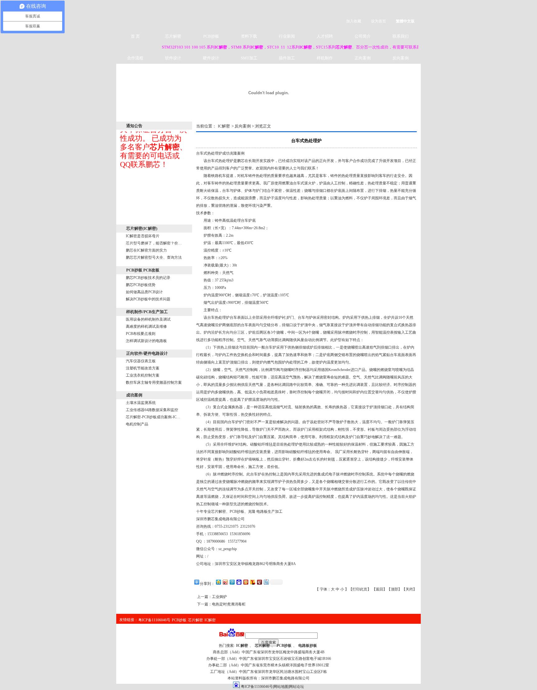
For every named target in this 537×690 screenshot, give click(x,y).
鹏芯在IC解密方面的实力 (146, 250)
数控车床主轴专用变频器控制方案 (154, 382)
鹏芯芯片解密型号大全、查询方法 (154, 257)
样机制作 (325, 58)
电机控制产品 (137, 424)
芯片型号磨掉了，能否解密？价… (154, 243)
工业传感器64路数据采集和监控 (152, 410)
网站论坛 (296, 686)
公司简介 (363, 36)
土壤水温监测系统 (141, 403)
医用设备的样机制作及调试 (148, 319)
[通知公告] (182, 125)
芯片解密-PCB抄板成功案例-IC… (153, 417)
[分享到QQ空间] (218, 582)
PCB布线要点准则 (140, 333)
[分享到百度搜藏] (238, 582)
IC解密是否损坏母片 (142, 236)
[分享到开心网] (245, 582)
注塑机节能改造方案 (142, 368)
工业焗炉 (219, 597)
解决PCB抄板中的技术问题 (148, 299)
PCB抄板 (211, 36)
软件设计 (173, 58)
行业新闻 (287, 36)
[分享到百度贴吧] (266, 582)
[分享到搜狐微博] (252, 582)
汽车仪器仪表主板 (141, 361)
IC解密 (224, 126)
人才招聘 (325, 36)
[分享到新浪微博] (225, 582)
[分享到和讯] (259, 582)
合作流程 (135, 58)
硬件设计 (211, 58)
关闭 (409, 589)
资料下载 (249, 36)
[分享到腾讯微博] (231, 582)
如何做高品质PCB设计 (144, 292)
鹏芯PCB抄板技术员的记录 (148, 278)
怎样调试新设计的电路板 (146, 341)
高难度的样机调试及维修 (146, 326)
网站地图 (280, 686)
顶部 (394, 589)
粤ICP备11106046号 (154, 620)
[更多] (182, 228)
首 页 (135, 36)
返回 (379, 589)
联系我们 (400, 36)
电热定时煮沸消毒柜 (229, 604)
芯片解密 (173, 36)
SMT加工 (249, 58)
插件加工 (287, 58)
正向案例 (363, 58)
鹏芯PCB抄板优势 (140, 285)
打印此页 (359, 589)
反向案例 (400, 58)
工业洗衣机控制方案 (142, 375)
